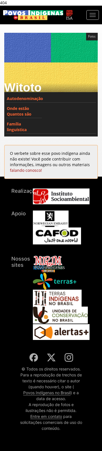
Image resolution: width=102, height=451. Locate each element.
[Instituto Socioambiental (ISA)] (69, 12)
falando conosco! (26, 170)
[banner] (33, 15)
